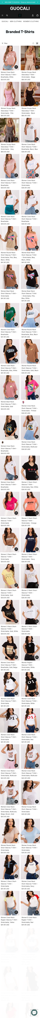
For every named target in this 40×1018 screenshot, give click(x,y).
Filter (5, 43)
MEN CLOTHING (16, 21)
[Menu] (2, 15)
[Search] (7, 15)
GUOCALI (5, 21)
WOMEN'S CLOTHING (31, 21)
